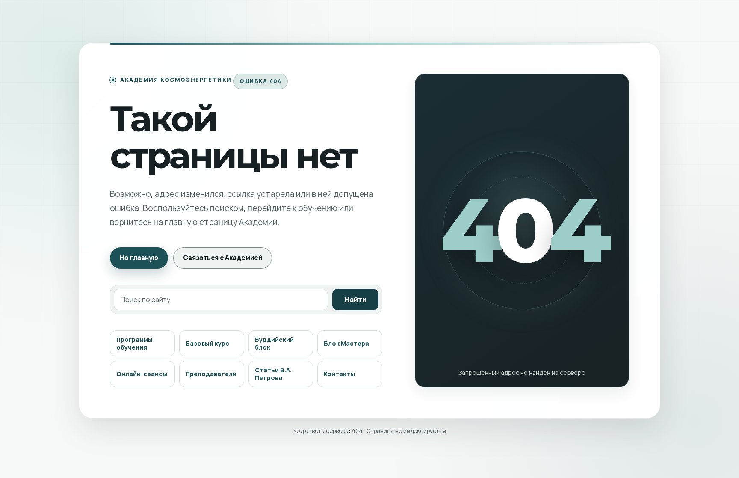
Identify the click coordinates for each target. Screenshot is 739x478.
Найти (356, 299)
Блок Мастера (346, 343)
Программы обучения (134, 343)
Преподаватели (211, 374)
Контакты (339, 374)
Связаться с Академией (222, 257)
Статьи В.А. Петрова (273, 374)
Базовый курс (207, 343)
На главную (139, 257)
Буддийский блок (274, 343)
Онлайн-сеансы (141, 374)
